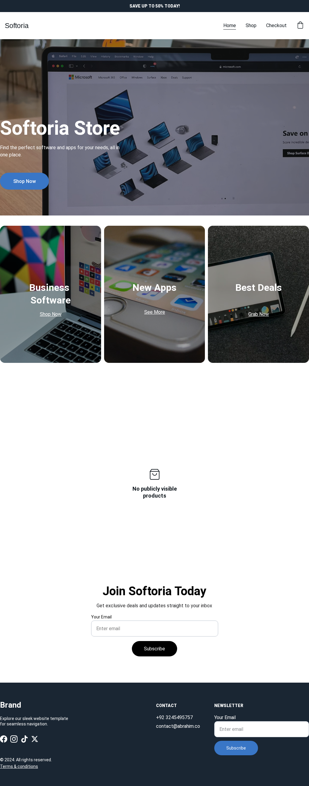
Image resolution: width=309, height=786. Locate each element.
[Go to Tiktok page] (24, 739)
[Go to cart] (300, 25)
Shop (251, 25)
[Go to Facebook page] (3, 739)
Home (229, 25)
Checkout (276, 25)
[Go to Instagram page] (14, 739)
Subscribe (154, 649)
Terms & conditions (19, 766)
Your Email (101, 617)
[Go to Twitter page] (34, 739)
